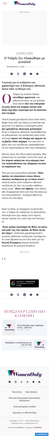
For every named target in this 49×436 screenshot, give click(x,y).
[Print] (37, 74)
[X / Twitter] (18, 74)
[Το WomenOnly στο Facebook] (9, 382)
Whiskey (38, 427)
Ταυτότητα (17, 392)
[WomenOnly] (24, 3)
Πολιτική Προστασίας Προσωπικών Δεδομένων (24, 399)
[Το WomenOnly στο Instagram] (15, 382)
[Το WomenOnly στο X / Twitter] (27, 382)
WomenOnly (24, 373)
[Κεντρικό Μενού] (5, 3)
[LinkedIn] (24, 74)
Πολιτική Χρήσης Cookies (24, 406)
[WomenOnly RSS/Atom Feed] (39, 382)
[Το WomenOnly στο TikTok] (21, 382)
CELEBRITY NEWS (24, 53)
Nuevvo (21, 427)
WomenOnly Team (16, 67)
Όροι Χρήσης (31, 392)
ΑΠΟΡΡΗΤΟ (43, 434)
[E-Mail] (31, 74)
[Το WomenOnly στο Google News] (33, 382)
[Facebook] (12, 74)
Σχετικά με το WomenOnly (24, 412)
